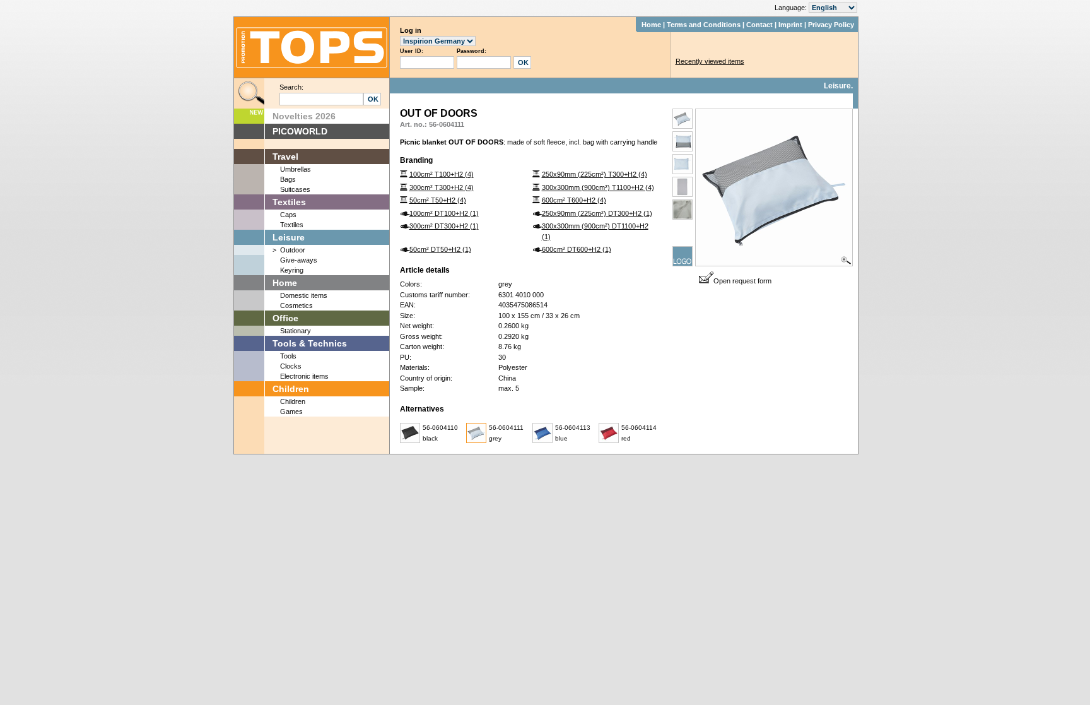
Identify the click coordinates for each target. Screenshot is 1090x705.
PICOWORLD (299, 131)
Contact (759, 24)
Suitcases (295, 189)
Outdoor (292, 250)
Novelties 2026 (304, 116)
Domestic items (303, 295)
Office (285, 318)
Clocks (291, 366)
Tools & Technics (309, 343)
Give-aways (298, 260)
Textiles (289, 202)
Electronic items (304, 376)
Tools (288, 356)
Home (651, 24)
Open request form (742, 281)
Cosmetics (296, 305)
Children (290, 389)
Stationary (295, 331)
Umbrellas (295, 169)
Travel (285, 156)
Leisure (288, 237)
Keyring (291, 270)
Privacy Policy (831, 24)
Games (291, 411)
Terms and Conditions (704, 24)
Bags (288, 179)
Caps (288, 214)
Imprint (790, 24)
